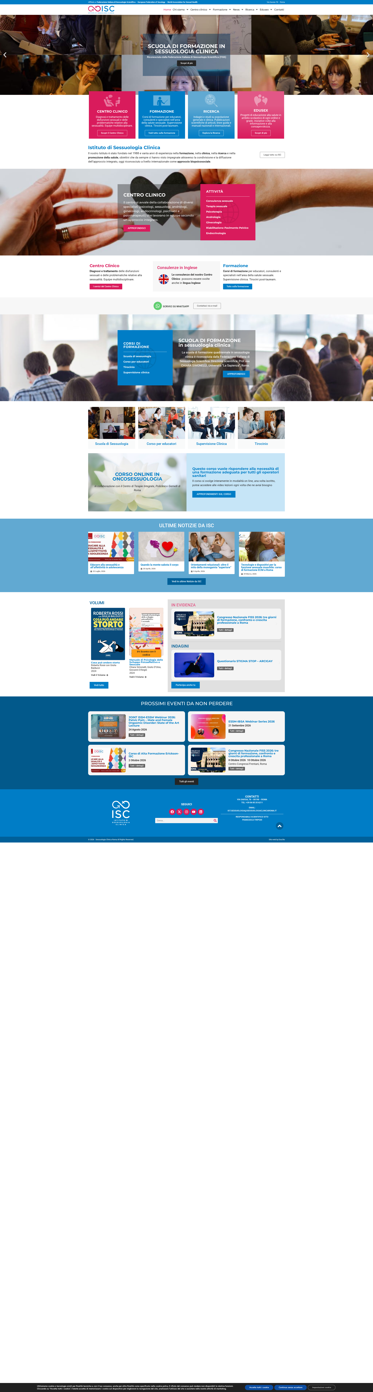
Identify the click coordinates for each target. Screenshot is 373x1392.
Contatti (279, 9)
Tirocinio (129, 367)
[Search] (215, 820)
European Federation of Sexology (151, 2)
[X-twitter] (179, 812)
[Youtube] (193, 812)
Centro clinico (198, 9)
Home (167, 9)
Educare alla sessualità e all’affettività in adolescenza (107, 566)
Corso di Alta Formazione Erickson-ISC (154, 755)
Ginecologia (213, 222)
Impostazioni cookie (321, 1387)
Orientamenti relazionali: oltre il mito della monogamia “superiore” (211, 566)
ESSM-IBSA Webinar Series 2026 (251, 721)
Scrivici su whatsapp (176, 306)
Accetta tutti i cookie (259, 1387)
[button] (4, 54)
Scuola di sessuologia (137, 356)
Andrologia (213, 217)
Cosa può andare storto (105, 662)
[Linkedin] (201, 812)
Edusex (264, 9)
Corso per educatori (136, 361)
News (236, 9)
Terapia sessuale (216, 206)
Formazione (220, 9)
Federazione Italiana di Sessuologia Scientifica (116, 2)
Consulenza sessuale (219, 200)
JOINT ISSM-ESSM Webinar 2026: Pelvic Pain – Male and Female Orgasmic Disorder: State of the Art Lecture (154, 721)
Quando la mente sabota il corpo (159, 564)
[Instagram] (186, 812)
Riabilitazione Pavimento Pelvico (227, 227)
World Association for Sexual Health (182, 2)
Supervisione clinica (136, 372)
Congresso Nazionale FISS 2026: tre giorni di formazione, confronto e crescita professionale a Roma (253, 753)
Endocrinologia (216, 233)
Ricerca (249, 9)
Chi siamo (179, 9)
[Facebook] (172, 812)
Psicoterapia (214, 211)
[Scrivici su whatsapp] (158, 306)
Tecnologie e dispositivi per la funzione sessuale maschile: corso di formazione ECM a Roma (261, 567)
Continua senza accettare (290, 1387)
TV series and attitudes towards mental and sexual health (245, 661)
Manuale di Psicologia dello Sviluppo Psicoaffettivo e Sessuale (146, 662)
